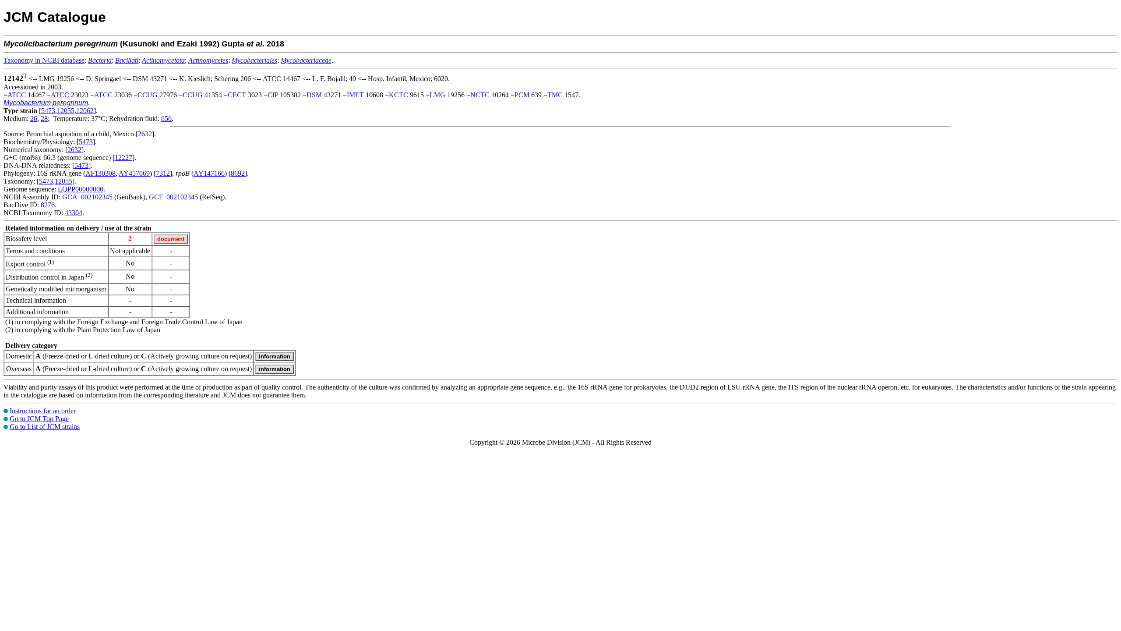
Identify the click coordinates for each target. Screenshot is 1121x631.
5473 (48, 110)
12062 (85, 110)
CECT (237, 95)
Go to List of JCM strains (45, 426)
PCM (522, 95)
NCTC (480, 95)
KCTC (398, 95)
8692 (238, 173)
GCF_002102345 (173, 197)
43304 (73, 212)
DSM (314, 95)
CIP (273, 95)
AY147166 (209, 173)
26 (33, 118)
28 (44, 118)
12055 (65, 110)
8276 (48, 205)
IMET (355, 95)
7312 (163, 173)
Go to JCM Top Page (39, 418)
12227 (123, 157)
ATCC (16, 95)
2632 (145, 134)
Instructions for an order (43, 411)
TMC (555, 95)
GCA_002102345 (87, 197)
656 (166, 118)
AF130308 (100, 173)
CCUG (147, 95)
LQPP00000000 (80, 189)
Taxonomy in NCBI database (44, 60)
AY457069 (134, 173)
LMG (437, 95)
